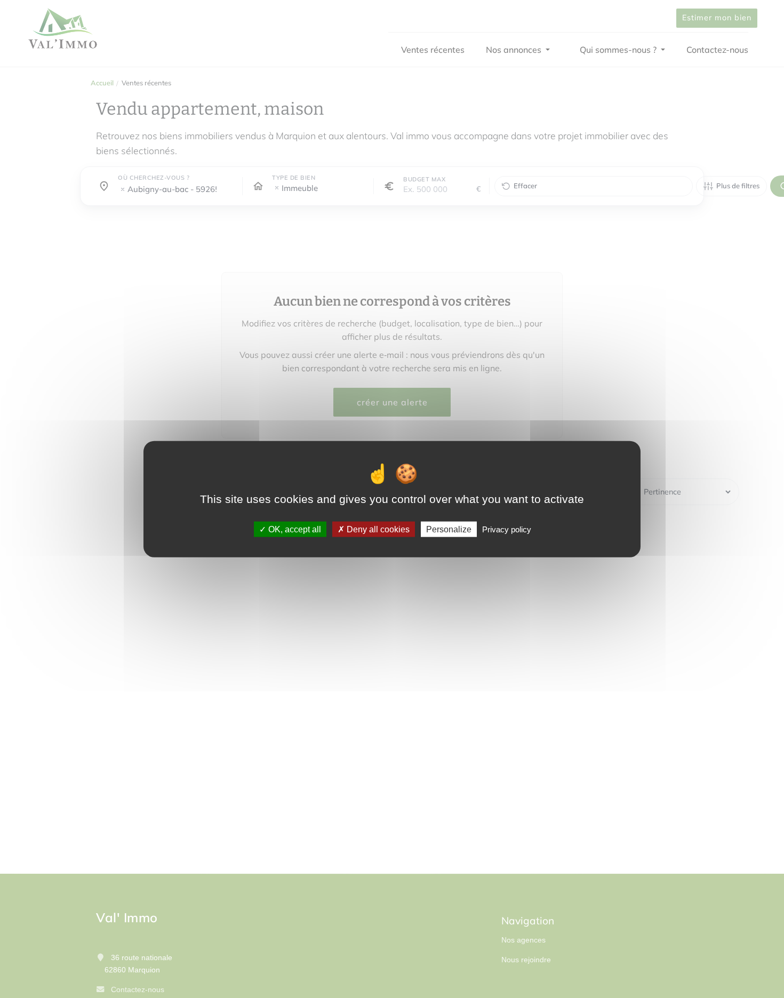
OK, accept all (293, 529)
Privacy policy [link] (506, 529)
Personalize (448, 529)
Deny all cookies (377, 529)
